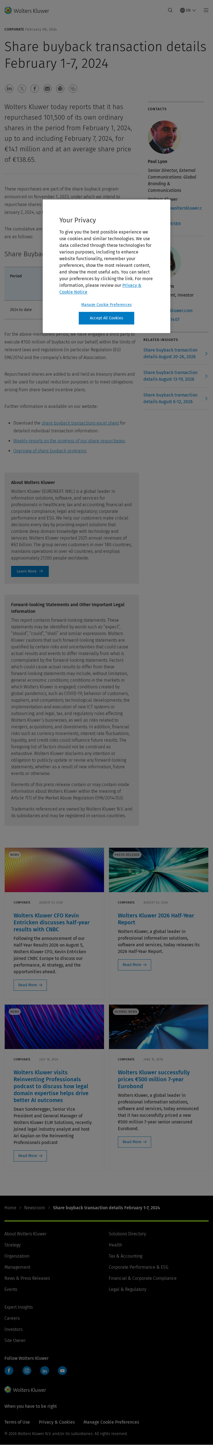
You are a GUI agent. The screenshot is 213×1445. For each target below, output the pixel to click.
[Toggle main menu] (205, 10)
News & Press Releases (27, 1278)
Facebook (8, 1370)
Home (10, 1207)
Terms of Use (17, 1422)
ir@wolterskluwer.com (170, 310)
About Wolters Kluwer (25, 1233)
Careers (12, 1318)
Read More (27, 985)
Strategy (12, 1245)
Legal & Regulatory (127, 1289)
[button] (9, 88)
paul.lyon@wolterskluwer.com (175, 211)
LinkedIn (44, 1370)
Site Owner (15, 1340)
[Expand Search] (170, 10)
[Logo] (30, 10)
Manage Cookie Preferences (106, 304)
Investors (13, 1329)
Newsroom (34, 1207)
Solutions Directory (127, 1233)
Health (115, 1245)
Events (10, 1289)
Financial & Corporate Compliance (143, 1278)
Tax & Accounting (125, 1256)
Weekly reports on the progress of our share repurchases (69, 440)
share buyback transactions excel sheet (80, 423)
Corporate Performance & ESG (138, 1267)
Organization (16, 1256)
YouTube (62, 1370)
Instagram (26, 1370)
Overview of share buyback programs (49, 450)
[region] (106, 266)
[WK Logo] (25, 1389)
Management (17, 1267)
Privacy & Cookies (57, 1422)
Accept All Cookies (106, 318)
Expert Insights (18, 1307)
